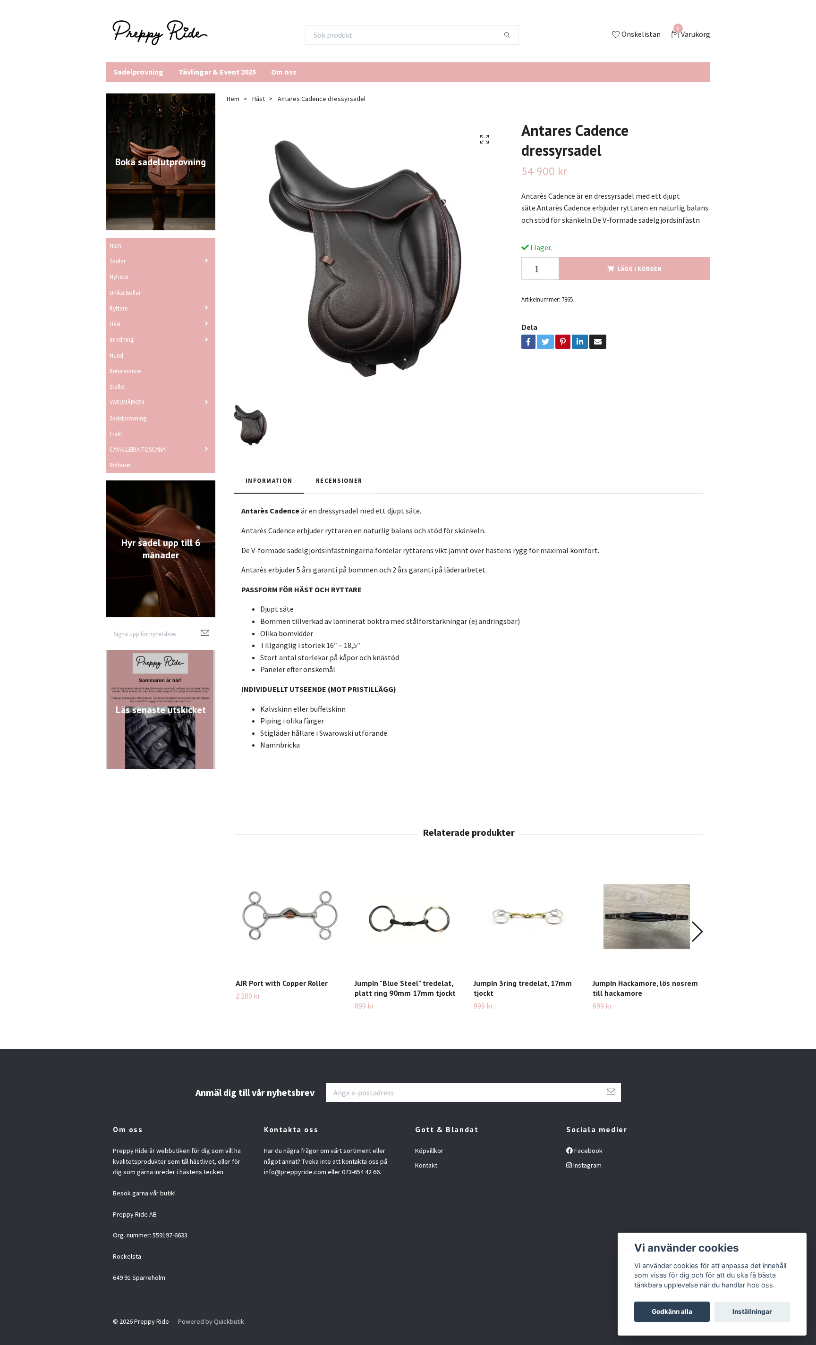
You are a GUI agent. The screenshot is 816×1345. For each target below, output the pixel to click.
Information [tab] (269, 480)
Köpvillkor (429, 1150)
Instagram (587, 1165)
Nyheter (119, 276)
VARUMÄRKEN (127, 402)
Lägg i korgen (640, 268)
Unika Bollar (125, 292)
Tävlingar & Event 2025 (217, 71)
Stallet (117, 386)
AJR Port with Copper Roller (282, 983)
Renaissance (125, 371)
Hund (116, 355)
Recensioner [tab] (339, 480)
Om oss (284, 71)
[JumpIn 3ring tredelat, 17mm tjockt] (528, 917)
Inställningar (752, 1311)
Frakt (116, 433)
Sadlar (118, 261)
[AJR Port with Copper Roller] (290, 917)
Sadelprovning (138, 71)
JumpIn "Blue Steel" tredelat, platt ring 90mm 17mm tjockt (405, 988)
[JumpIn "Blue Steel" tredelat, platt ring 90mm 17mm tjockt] (409, 917)
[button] (696, 931)
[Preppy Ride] (160, 35)
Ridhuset (120, 465)
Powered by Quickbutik (211, 1321)
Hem (115, 245)
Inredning (122, 339)
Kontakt (426, 1165)
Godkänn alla (672, 1311)
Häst (115, 324)
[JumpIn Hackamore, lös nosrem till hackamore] (647, 917)
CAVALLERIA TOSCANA (138, 449)
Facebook (588, 1150)
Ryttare (119, 308)
